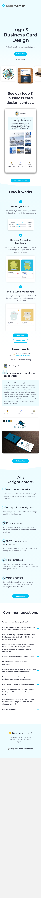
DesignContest (14, 5)
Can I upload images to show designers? (18, 684)
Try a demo (20, 341)
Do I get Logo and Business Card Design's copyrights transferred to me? (18, 628)
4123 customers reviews (23, 355)
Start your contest (20, 180)
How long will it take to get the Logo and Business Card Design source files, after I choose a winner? (18, 702)
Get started (20, 54)
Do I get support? (9, 709)
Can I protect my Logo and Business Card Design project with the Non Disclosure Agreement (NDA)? (18, 637)
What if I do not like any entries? (15, 622)
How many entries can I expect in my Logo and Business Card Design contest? (19, 670)
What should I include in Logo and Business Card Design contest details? (17, 678)
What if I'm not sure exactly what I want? (18, 657)
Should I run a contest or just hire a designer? (16, 663)
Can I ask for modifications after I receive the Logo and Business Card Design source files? (19, 692)
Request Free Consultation (20, 749)
